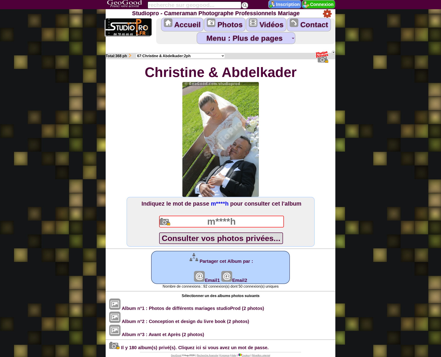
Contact (313, 24)
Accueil (186, 24)
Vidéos (270, 24)
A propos (224, 355)
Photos (229, 24)
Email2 (239, 280)
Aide (233, 355)
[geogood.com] (130, 4)
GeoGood (176, 355)
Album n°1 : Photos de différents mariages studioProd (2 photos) (192, 308)
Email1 (212, 280)
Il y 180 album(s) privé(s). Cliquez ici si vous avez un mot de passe (193, 347)
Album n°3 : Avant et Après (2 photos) (162, 334)
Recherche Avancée (207, 355)
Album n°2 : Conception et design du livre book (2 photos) (185, 321)
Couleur (246, 355)
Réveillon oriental (261, 355)
